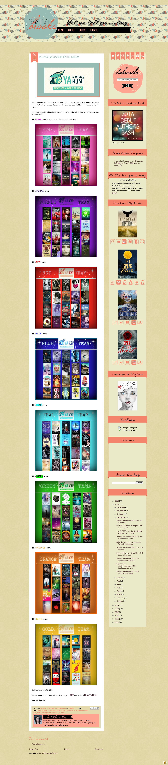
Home (61, 30)
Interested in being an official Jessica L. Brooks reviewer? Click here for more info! (128, 163)
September (121, 517)
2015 (117, 504)
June (119, 584)
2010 (117, 619)
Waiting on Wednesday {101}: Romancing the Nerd (127, 559)
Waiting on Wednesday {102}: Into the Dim (129, 548)
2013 (117, 609)
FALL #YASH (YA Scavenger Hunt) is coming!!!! (129, 527)
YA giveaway (68, 710)
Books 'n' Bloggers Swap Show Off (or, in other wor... (129, 554)
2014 (117, 605)
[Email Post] (79, 708)
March (119, 594)
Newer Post (33, 749)
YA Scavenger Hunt (80, 710)
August (120, 577)
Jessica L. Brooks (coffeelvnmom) (53, 708)
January (120, 601)
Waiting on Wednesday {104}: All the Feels (128, 521)
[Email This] (91, 708)
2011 (117, 615)
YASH (39, 713)
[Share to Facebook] (98, 708)
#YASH (44, 710)
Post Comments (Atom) (48, 753)
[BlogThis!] (93, 708)
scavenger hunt (54, 710)
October (120, 514)
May (119, 588)
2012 (117, 612)
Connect (94, 30)
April (119, 591)
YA (61, 710)
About (71, 30)
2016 (117, 501)
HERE (114, 193)
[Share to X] (96, 708)
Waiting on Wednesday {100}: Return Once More (127, 572)
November (121, 511)
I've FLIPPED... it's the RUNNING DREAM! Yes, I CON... (129, 532)
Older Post (99, 749)
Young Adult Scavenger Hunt (53, 713)
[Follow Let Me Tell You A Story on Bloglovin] (127, 410)
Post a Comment (38, 744)
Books (82, 30)
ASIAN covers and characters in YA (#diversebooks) (128, 543)
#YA (39, 710)
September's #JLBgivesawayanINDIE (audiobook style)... (126, 566)
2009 (117, 622)
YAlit (34, 713)
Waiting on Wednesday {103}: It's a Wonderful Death (129, 538)
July (118, 581)
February (120, 598)
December (121, 507)
